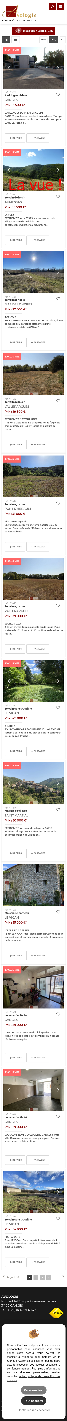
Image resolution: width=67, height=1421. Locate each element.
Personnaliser (34, 1390)
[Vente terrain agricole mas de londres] (33, 272)
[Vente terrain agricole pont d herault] (33, 477)
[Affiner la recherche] (52, 6)
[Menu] (60, 6)
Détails (17, 138)
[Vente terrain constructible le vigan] (33, 681)
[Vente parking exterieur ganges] (33, 68)
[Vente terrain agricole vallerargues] (33, 579)
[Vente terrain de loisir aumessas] (33, 170)
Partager (39, 138)
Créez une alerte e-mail (38, 31)
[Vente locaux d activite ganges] (33, 987)
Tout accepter (33, 1401)
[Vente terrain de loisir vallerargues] (33, 374)
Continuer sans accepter (34, 1410)
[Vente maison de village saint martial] (33, 783)
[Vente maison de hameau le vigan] (33, 885)
